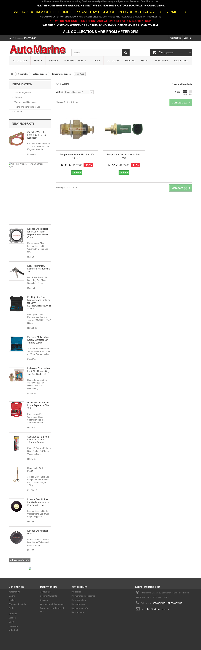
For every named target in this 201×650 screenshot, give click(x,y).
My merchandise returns (83, 596)
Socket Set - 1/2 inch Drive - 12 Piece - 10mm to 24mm (38, 439)
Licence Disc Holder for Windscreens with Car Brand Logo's (38, 502)
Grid (185, 94)
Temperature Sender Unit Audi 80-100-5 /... (77, 156)
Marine (38, 60)
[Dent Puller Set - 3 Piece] (16, 475)
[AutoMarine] (38, 50)
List (190, 94)
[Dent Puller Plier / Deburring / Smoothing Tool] (16, 273)
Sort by (59, 92)
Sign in (187, 38)
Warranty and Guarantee (25, 102)
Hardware (161, 60)
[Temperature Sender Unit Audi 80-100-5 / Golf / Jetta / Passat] (77, 129)
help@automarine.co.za (158, 609)
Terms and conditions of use (27, 107)
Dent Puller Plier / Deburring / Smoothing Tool (38, 268)
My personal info (79, 608)
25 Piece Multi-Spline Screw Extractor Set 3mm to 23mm (38, 340)
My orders (76, 592)
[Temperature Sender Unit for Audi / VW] (124, 129)
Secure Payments (22, 93)
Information (22, 84)
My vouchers (77, 612)
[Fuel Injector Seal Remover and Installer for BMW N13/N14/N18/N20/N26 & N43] (16, 304)
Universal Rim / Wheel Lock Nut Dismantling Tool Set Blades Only (38, 371)
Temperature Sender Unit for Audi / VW (124, 156)
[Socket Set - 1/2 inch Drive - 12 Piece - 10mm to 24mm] (16, 443)
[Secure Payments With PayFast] (30, 568)
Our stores (19, 111)
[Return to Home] (12, 74)
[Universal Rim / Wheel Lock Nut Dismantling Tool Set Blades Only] (16, 375)
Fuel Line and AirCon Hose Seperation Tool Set (38, 405)
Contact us (175, 38)
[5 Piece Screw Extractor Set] (16, 344)
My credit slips (78, 600)
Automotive (19, 60)
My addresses (78, 604)
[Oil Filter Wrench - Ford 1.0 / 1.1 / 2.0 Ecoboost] (16, 139)
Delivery (18, 97)
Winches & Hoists (75, 60)
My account (79, 587)
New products (23, 123)
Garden (130, 60)
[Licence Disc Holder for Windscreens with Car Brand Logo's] (16, 506)
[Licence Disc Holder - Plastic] (16, 537)
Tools (96, 60)
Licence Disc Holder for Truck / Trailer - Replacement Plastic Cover (38, 233)
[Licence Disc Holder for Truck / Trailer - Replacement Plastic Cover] (16, 235)
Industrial (181, 60)
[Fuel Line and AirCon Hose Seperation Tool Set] (16, 409)
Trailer (53, 60)
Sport (145, 60)
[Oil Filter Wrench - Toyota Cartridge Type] (28, 165)
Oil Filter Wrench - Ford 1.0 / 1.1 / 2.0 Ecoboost (36, 135)
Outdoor (113, 60)
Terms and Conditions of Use (144, 1)
